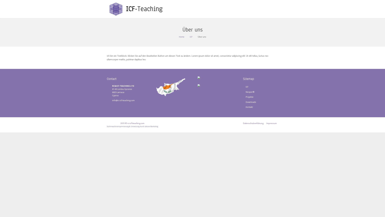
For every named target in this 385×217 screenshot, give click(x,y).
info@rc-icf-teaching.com (123, 100)
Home (181, 36)
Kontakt (249, 107)
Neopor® (250, 92)
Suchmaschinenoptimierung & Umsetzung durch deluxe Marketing (132, 126)
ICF (191, 36)
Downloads (251, 102)
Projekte (249, 97)
